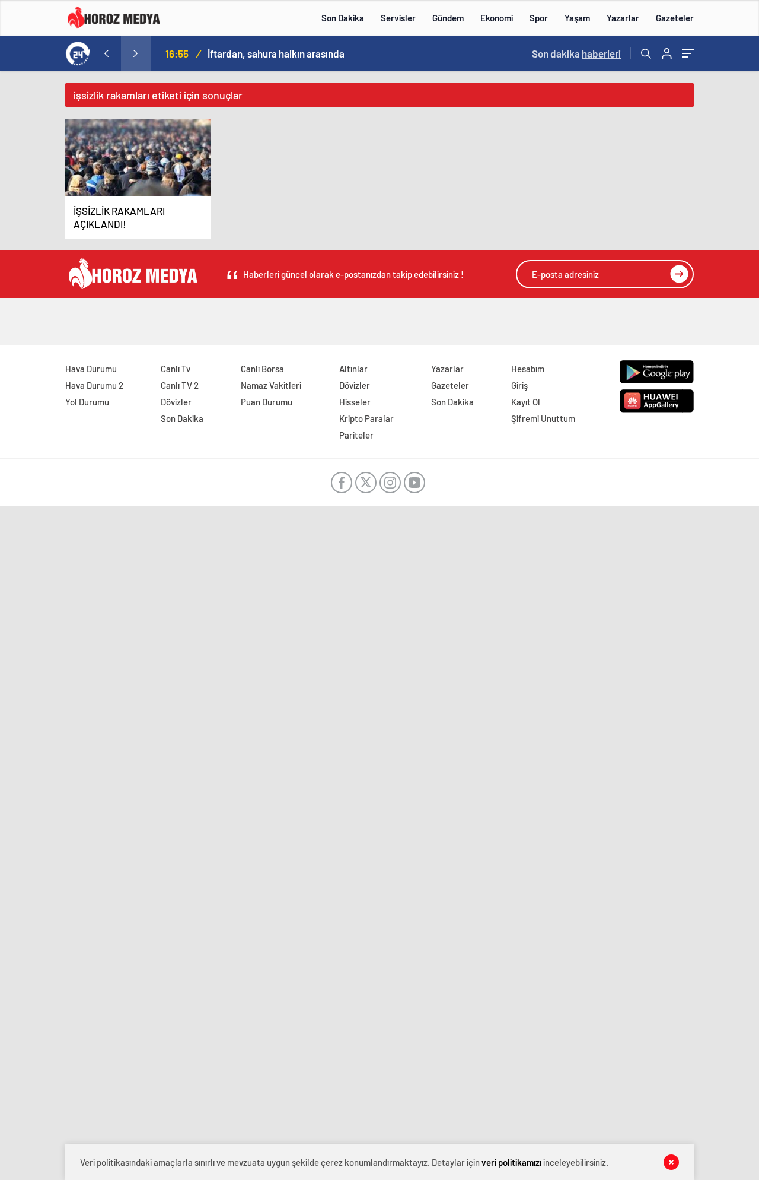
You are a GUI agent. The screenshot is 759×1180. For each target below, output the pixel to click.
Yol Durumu (87, 401)
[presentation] (106, 53)
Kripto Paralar (366, 418)
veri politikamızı (511, 1162)
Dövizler (176, 401)
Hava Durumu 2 (94, 385)
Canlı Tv (175, 368)
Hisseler (355, 401)
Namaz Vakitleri (271, 385)
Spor (539, 17)
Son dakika (576, 53)
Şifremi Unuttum (543, 418)
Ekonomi (496, 17)
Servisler (398, 17)
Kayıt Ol (525, 401)
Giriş (519, 385)
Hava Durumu (91, 368)
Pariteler (356, 435)
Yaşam (577, 17)
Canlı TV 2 (180, 385)
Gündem (448, 17)
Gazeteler (675, 17)
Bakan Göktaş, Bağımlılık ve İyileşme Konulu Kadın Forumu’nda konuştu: (332, 53)
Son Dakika (342, 17)
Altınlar (353, 368)
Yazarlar (623, 17)
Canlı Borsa (262, 368)
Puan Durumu (266, 401)
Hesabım (527, 368)
